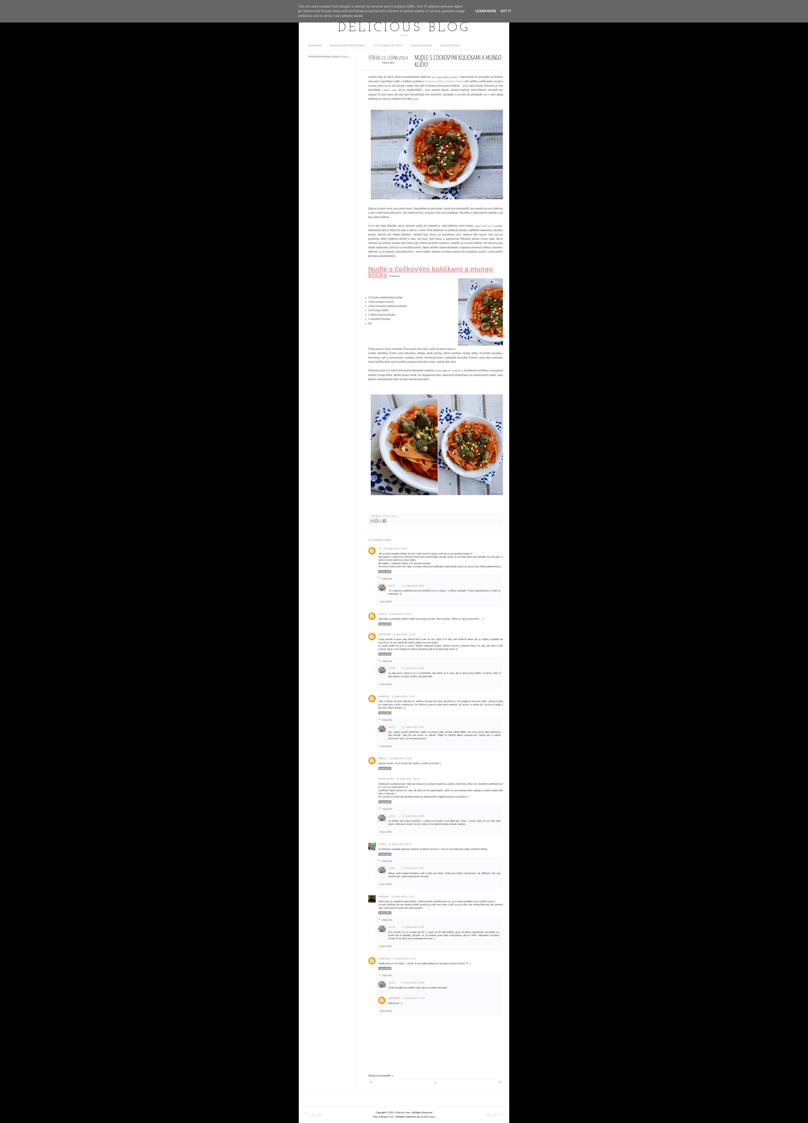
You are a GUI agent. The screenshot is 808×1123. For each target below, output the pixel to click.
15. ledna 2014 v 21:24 (404, 634)
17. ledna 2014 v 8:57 (413, 868)
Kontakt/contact (450, 45)
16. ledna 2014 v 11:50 (400, 758)
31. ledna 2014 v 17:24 (404, 958)
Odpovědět (384, 571)
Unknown (384, 634)
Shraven (383, 896)
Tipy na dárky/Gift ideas (388, 45)
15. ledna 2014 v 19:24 (395, 548)
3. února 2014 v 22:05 (413, 982)
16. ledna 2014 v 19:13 (399, 844)
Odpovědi (387, 578)
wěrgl (382, 758)
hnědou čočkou (455, 81)
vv (379, 548)
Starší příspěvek (499, 1082)
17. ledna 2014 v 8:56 (413, 927)
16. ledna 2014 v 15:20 (407, 779)
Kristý (382, 614)
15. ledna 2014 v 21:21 (400, 614)
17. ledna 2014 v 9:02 (413, 668)
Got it (505, 11)
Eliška (382, 844)
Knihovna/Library (421, 45)
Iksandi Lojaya (427, 1116)
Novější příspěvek (371, 1082)
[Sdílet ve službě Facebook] (384, 521)
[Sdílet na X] (380, 521)
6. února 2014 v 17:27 (414, 998)
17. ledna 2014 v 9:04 (413, 586)
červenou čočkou (434, 81)
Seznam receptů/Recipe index (347, 45)
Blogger (344, 56)
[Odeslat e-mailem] (372, 521)
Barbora (383, 696)
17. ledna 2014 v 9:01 (413, 727)
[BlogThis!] (376, 521)
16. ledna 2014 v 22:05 (402, 896)
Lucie (385, 516)
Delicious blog (404, 28)
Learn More (485, 11)
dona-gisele (386, 779)
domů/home (315, 45)
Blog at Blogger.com (383, 1116)
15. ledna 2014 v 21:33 (403, 696)
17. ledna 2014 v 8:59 (413, 816)
